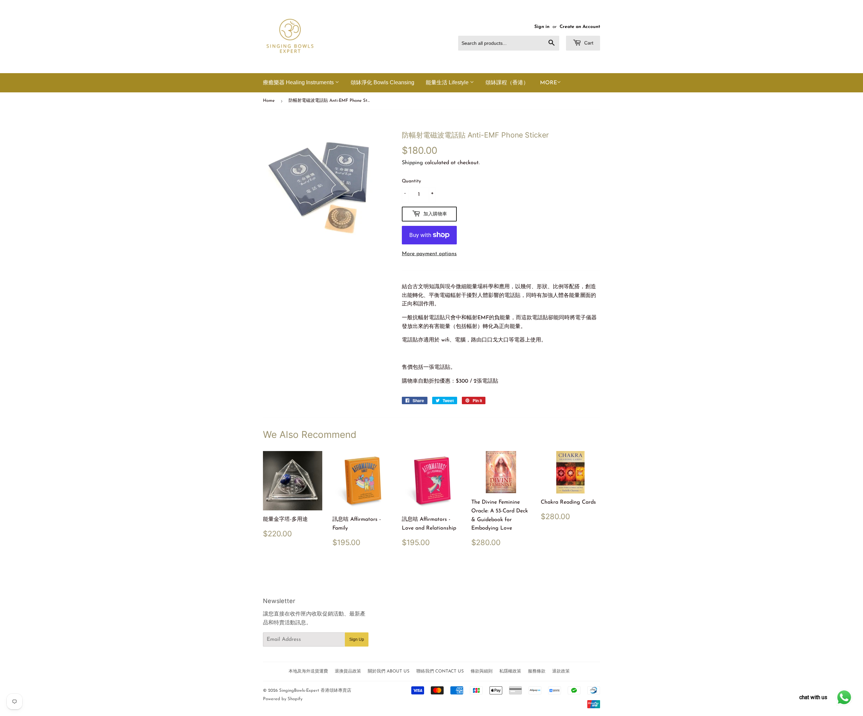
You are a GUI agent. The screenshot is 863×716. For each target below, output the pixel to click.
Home (269, 100)
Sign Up (356, 639)
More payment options (429, 254)
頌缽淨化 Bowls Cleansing (382, 82)
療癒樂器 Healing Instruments (299, 82)
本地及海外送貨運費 (308, 671)
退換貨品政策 (348, 671)
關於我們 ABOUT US (389, 671)
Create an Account (580, 27)
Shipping (412, 163)
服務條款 (536, 671)
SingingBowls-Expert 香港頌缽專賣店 (315, 690)
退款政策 (561, 671)
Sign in (541, 27)
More (548, 83)
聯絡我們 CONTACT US (440, 671)
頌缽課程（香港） (507, 82)
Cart (588, 43)
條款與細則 (482, 671)
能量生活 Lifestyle (448, 82)
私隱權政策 (510, 671)
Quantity (411, 181)
